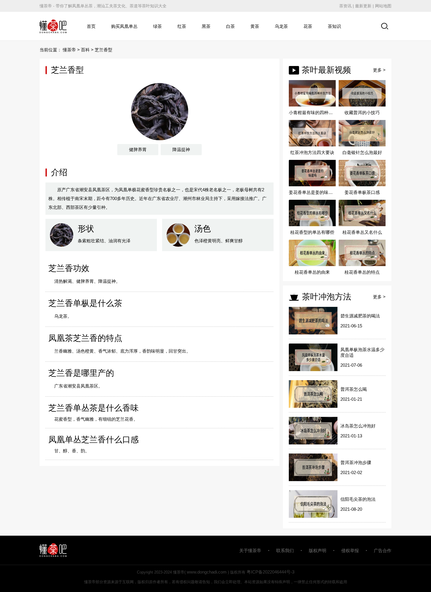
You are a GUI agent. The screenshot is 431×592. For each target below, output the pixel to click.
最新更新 (363, 6)
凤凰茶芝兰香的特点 (85, 338)
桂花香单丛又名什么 (362, 232)
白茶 (230, 26)
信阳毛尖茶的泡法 (358, 499)
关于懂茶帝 (250, 550)
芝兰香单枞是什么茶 (85, 303)
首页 (91, 26)
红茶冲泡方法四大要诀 (312, 152)
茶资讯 (345, 6)
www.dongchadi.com (207, 571)
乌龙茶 (281, 26)
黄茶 (254, 26)
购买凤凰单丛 (124, 26)
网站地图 (383, 6)
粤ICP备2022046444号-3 (270, 571)
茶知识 (334, 26)
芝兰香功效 (68, 268)
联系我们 (285, 550)
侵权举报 (350, 550)
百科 (85, 49)
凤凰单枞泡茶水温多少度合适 (362, 352)
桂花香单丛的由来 (312, 272)
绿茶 (157, 26)
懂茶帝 (69, 49)
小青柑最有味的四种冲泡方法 (312, 112)
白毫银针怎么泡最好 (362, 152)
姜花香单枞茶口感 (362, 192)
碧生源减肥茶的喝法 (360, 315)
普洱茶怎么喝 (353, 389)
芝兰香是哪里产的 (81, 373)
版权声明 (317, 550)
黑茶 (206, 26)
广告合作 (382, 550)
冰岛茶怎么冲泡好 (358, 425)
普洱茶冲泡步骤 (355, 462)
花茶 (307, 26)
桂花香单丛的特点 (362, 272)
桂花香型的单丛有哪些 (312, 232)
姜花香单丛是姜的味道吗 (312, 192)
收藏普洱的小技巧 (362, 112)
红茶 (181, 26)
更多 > (379, 69)
